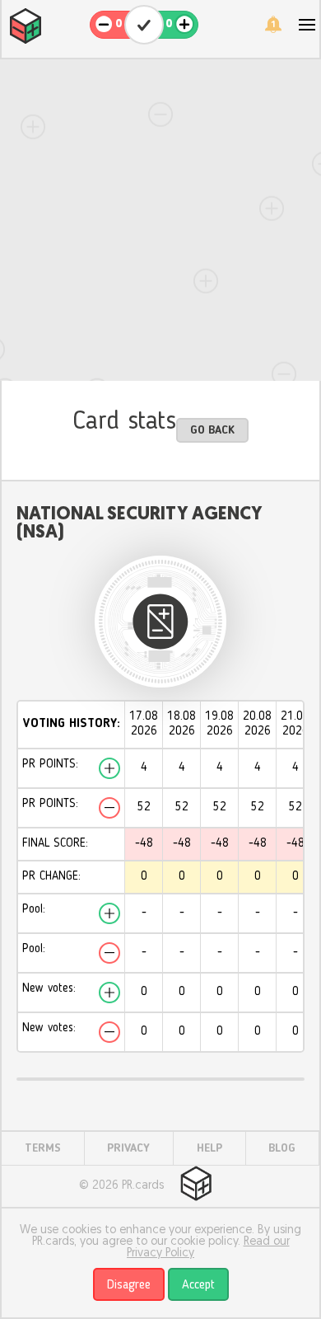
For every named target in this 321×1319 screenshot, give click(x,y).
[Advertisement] (160, 220)
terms (43, 1148)
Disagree (129, 1285)
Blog (281, 1148)
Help (209, 1148)
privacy (128, 1148)
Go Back (212, 430)
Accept (198, 1285)
